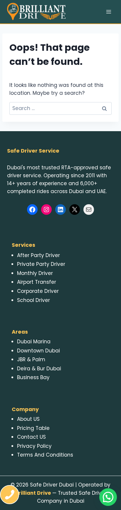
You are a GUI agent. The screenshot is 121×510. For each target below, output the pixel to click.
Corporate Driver (38, 291)
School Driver (33, 300)
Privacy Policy (34, 446)
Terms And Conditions (45, 454)
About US (28, 419)
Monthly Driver (35, 273)
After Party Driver (38, 255)
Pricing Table (33, 428)
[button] (108, 497)
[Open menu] (108, 11)
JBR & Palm (31, 359)
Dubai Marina (34, 341)
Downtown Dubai (38, 350)
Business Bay (33, 377)
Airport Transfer (36, 282)
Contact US (31, 436)
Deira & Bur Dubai (39, 368)
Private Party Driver (41, 264)
